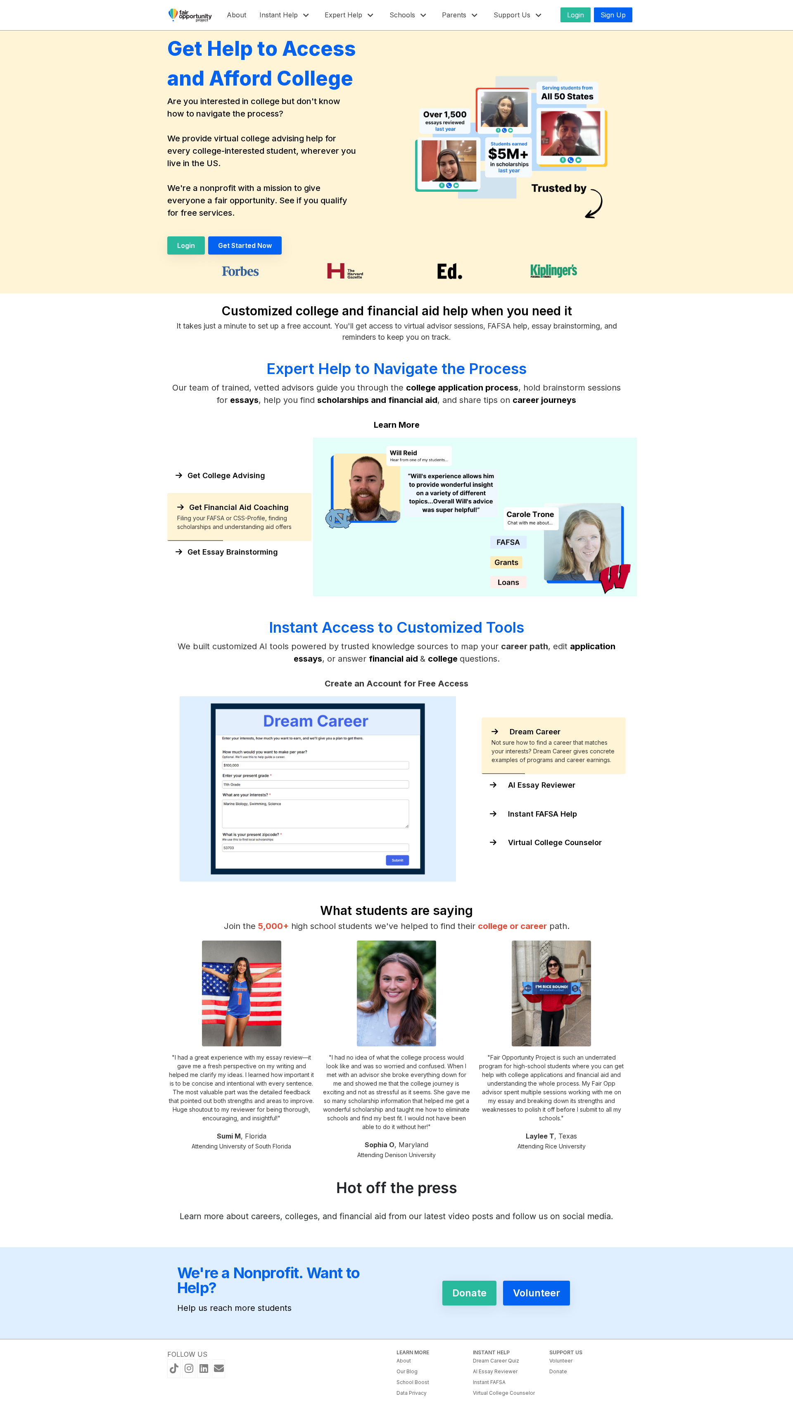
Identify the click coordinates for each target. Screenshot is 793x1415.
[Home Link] (190, 15)
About (403, 1361)
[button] (285, 15)
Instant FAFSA (489, 1382)
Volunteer (560, 1361)
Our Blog (407, 1371)
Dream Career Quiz (496, 1361)
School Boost (412, 1382)
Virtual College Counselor (504, 1393)
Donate (558, 1371)
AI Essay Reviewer (495, 1371)
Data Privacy (411, 1393)
